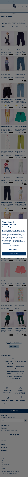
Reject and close (13, 249)
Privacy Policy (6, 243)
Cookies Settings (14, 245)
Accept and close (14, 253)
